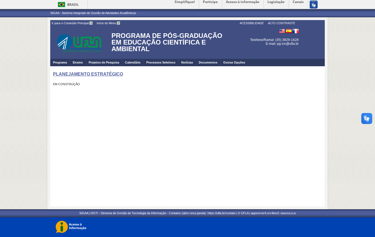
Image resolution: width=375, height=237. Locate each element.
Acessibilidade (252, 23)
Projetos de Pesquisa (104, 62)
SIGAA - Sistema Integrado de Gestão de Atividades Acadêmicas (93, 13)
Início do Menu (108, 23)
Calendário (133, 62)
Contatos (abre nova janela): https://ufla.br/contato (202, 213)
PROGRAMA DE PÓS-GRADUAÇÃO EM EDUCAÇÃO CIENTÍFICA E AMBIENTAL (166, 42)
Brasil (73, 4)
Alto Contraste (281, 23)
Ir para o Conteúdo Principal (72, 23)
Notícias (187, 62)
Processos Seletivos (160, 62)
